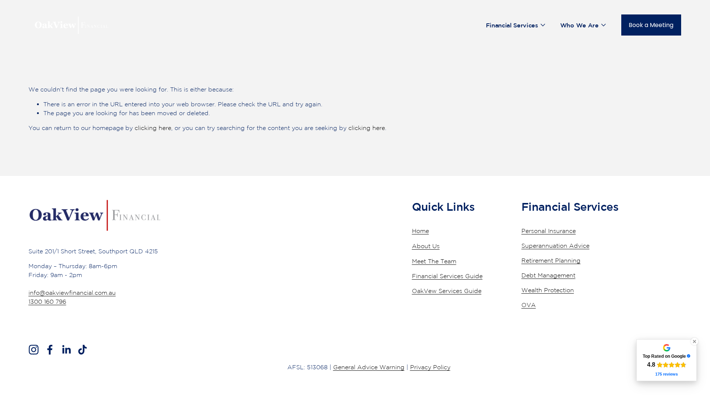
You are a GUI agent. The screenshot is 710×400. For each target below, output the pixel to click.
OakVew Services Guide (446, 290)
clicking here (153, 127)
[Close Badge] (694, 341)
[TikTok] (82, 349)
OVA (528, 304)
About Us (426, 246)
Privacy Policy (430, 367)
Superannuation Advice (555, 245)
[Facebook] (50, 349)
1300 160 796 (47, 301)
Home (420, 230)
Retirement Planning (551, 260)
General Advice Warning (369, 367)
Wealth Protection (547, 290)
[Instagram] (33, 349)
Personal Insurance (548, 230)
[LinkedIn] (66, 349)
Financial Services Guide (447, 276)
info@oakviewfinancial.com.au (72, 292)
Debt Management (548, 275)
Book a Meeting (651, 25)
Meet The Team (434, 261)
